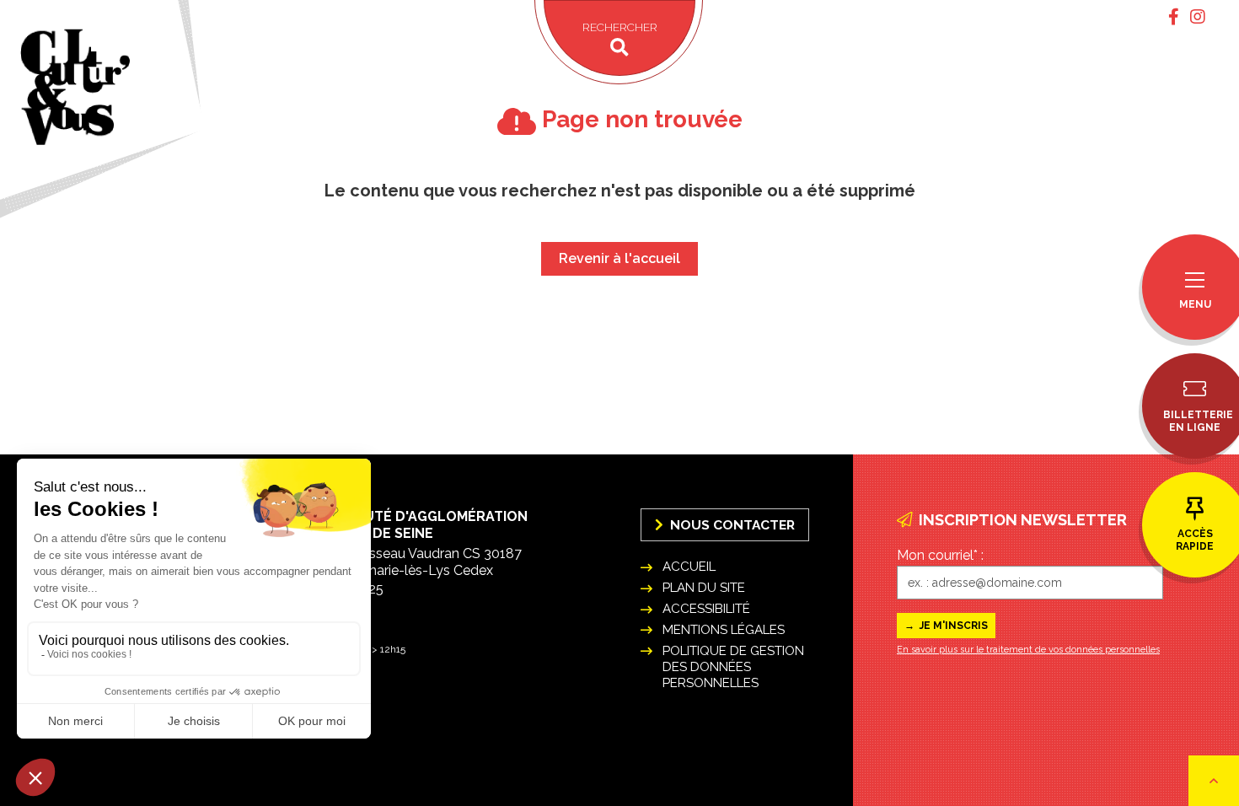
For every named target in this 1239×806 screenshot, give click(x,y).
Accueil (689, 566)
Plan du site (703, 587)
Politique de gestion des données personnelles (733, 666)
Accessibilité (706, 608)
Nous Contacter (731, 525)
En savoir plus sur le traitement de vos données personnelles (1028, 649)
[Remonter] (1213, 780)
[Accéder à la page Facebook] (1173, 17)
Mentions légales (723, 629)
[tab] (1173, 17)
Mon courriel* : (940, 555)
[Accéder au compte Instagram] (1197, 17)
